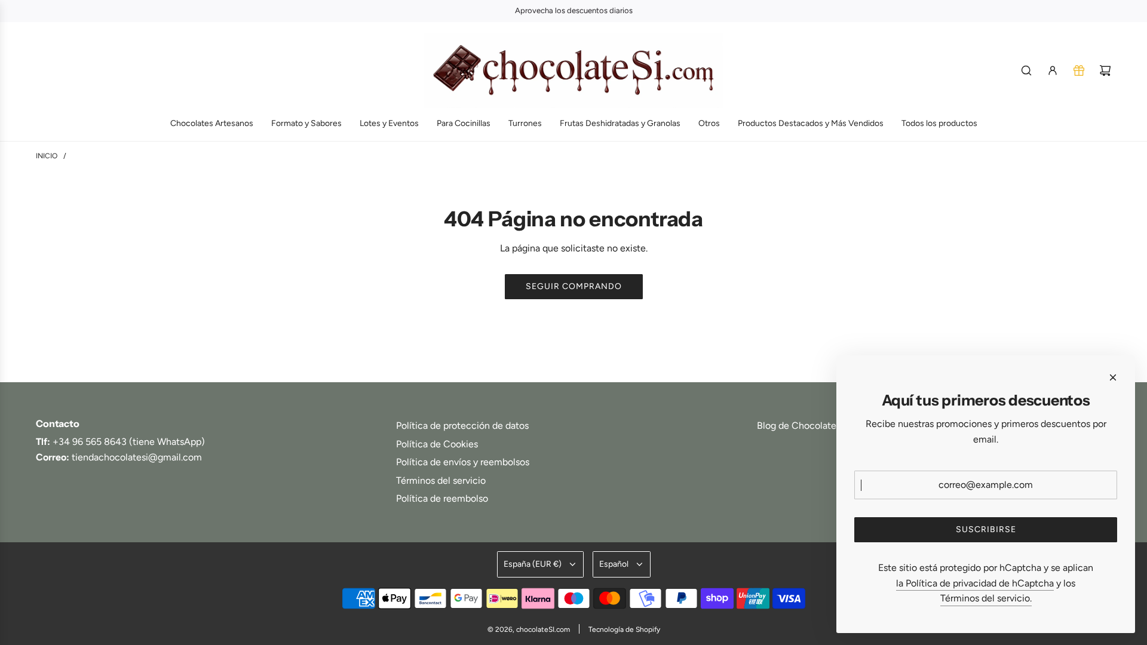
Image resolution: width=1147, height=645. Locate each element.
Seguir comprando (574, 286)
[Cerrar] (1113, 377)
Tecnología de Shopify (624, 629)
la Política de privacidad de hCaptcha (975, 583)
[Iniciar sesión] (1052, 70)
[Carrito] (1105, 70)
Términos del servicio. (986, 598)
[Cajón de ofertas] (1079, 70)
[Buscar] (1026, 70)
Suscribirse (986, 529)
